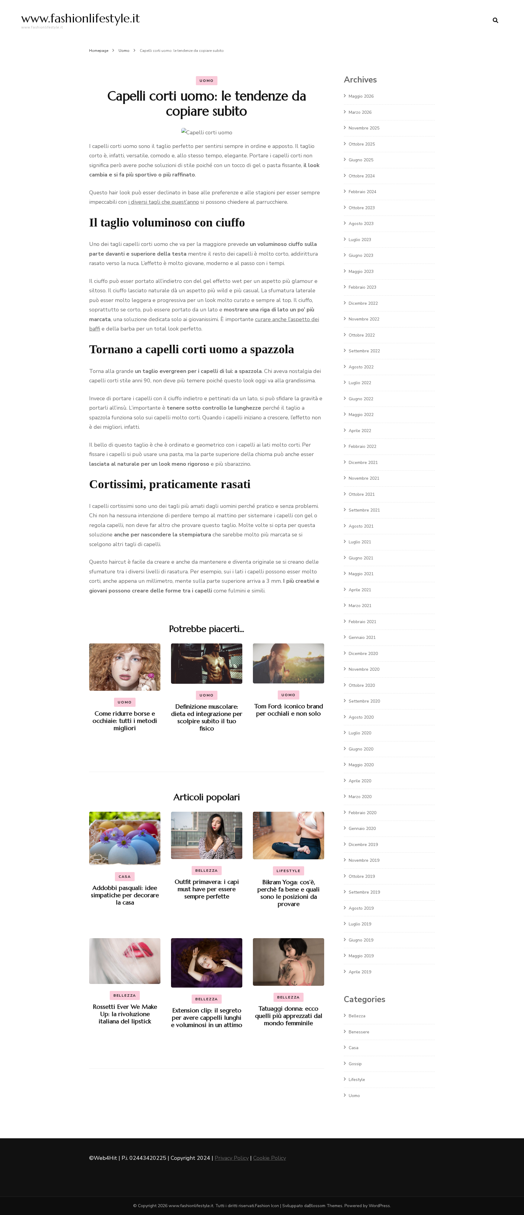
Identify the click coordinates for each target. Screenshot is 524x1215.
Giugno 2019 (361, 940)
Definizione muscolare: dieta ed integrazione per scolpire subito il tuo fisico (206, 717)
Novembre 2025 (364, 128)
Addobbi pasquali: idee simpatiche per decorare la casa (125, 895)
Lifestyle (288, 870)
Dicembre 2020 (363, 653)
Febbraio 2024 (362, 192)
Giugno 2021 (361, 558)
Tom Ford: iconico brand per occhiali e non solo (288, 710)
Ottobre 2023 (362, 208)
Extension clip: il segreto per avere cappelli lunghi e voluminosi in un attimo (206, 1018)
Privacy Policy (232, 1158)
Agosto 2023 (361, 224)
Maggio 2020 (361, 765)
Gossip (355, 1064)
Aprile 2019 (360, 972)
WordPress (379, 1206)
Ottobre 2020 (362, 685)
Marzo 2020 (360, 797)
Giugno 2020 (361, 749)
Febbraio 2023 (362, 287)
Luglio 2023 (360, 240)
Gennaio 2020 (362, 828)
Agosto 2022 (361, 367)
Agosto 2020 (361, 717)
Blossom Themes (325, 1206)
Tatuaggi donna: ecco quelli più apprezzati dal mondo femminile (288, 1016)
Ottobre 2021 (362, 494)
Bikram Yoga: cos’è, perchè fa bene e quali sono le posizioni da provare (288, 893)
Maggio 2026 (361, 96)
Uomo (206, 80)
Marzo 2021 (360, 606)
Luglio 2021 (360, 542)
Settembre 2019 (364, 892)
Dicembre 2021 (363, 462)
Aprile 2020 (360, 781)
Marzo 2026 (360, 112)
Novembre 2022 (364, 319)
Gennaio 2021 (362, 637)
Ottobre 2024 (362, 176)
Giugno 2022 (361, 399)
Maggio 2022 (361, 415)
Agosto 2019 (361, 908)
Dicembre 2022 (363, 303)
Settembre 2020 (364, 701)
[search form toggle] (495, 20)
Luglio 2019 (360, 924)
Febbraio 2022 (362, 446)
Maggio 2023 (361, 271)
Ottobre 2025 (362, 144)
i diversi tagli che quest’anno (163, 202)
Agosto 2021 (361, 526)
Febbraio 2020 (362, 813)
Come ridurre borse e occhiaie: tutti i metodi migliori (124, 721)
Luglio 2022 (360, 383)
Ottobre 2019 (362, 876)
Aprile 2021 (360, 590)
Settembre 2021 (364, 510)
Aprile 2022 (360, 431)
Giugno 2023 (361, 255)
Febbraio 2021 (362, 622)
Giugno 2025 (361, 160)
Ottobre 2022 (362, 335)
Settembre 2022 (364, 351)
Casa (125, 876)
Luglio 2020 (360, 733)
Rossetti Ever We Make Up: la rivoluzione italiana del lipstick (125, 1014)
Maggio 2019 (361, 956)
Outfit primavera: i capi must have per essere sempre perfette (207, 889)
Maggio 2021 (361, 574)
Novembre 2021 (364, 478)
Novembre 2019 (364, 860)
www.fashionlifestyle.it (80, 18)
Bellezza (206, 870)
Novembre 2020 (364, 669)
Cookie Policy (269, 1158)
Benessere (359, 1032)
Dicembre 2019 (363, 844)
